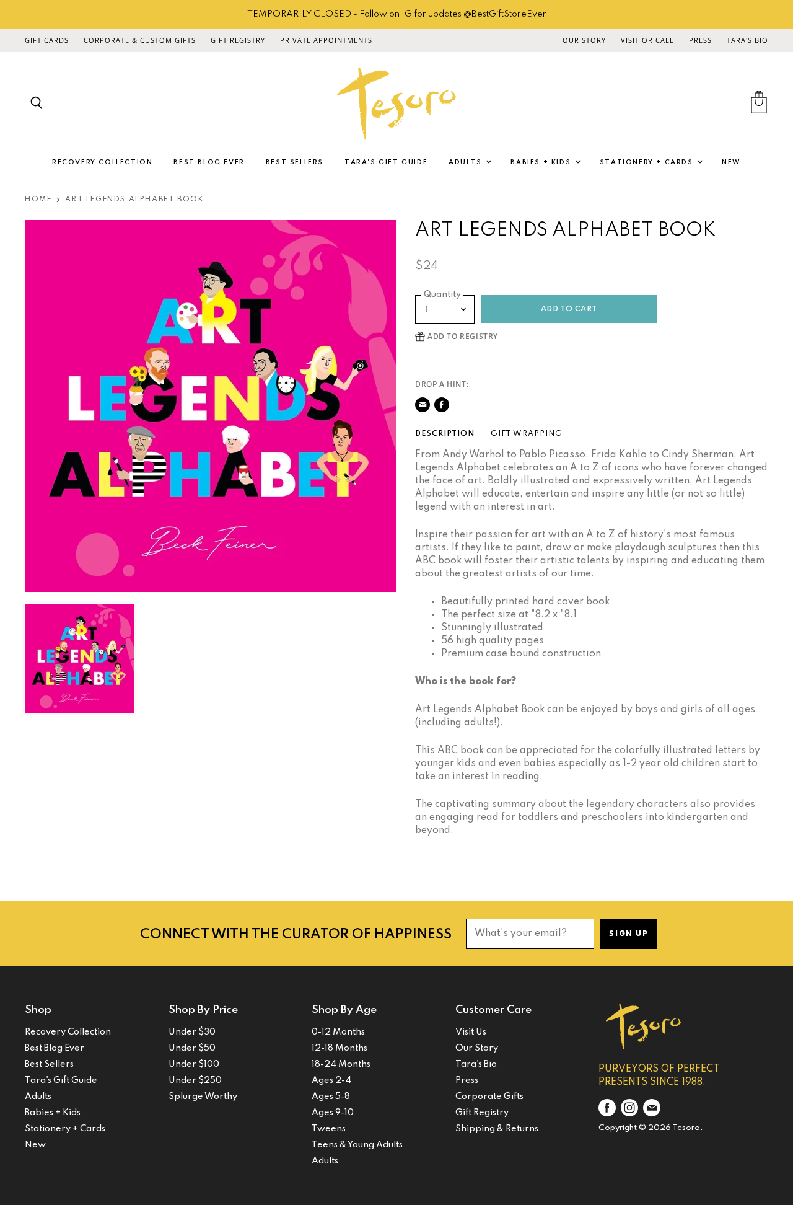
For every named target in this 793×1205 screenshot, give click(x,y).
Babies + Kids (541, 162)
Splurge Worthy (203, 1096)
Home (38, 199)
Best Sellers (294, 162)
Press (700, 40)
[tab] (445, 434)
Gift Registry (238, 40)
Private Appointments (326, 40)
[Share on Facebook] (441, 404)
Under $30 (192, 1032)
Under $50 (192, 1048)
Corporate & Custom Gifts (140, 40)
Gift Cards (47, 40)
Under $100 (194, 1064)
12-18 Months (339, 1048)
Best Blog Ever (208, 162)
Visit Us (470, 1032)
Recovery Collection (102, 162)
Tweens (329, 1128)
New (731, 162)
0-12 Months (338, 1032)
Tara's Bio (747, 40)
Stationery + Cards (648, 162)
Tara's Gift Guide (385, 162)
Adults (466, 162)
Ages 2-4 (331, 1080)
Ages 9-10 (333, 1112)
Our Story (584, 40)
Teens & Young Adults (357, 1145)
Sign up (628, 934)
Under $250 (195, 1080)
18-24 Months (341, 1064)
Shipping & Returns (496, 1128)
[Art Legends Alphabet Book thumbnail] (79, 658)
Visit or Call (647, 40)
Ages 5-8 (331, 1096)
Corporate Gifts (489, 1096)
